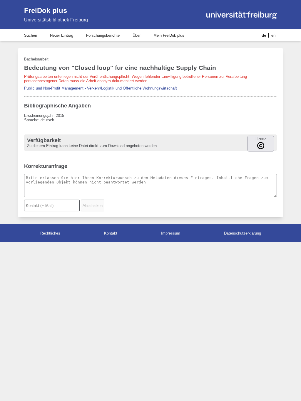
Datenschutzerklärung (242, 233)
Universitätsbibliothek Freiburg (56, 19)
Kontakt (110, 233)
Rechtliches (50, 233)
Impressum (170, 233)
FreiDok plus (45, 10)
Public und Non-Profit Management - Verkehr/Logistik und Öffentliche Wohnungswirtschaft (100, 88)
